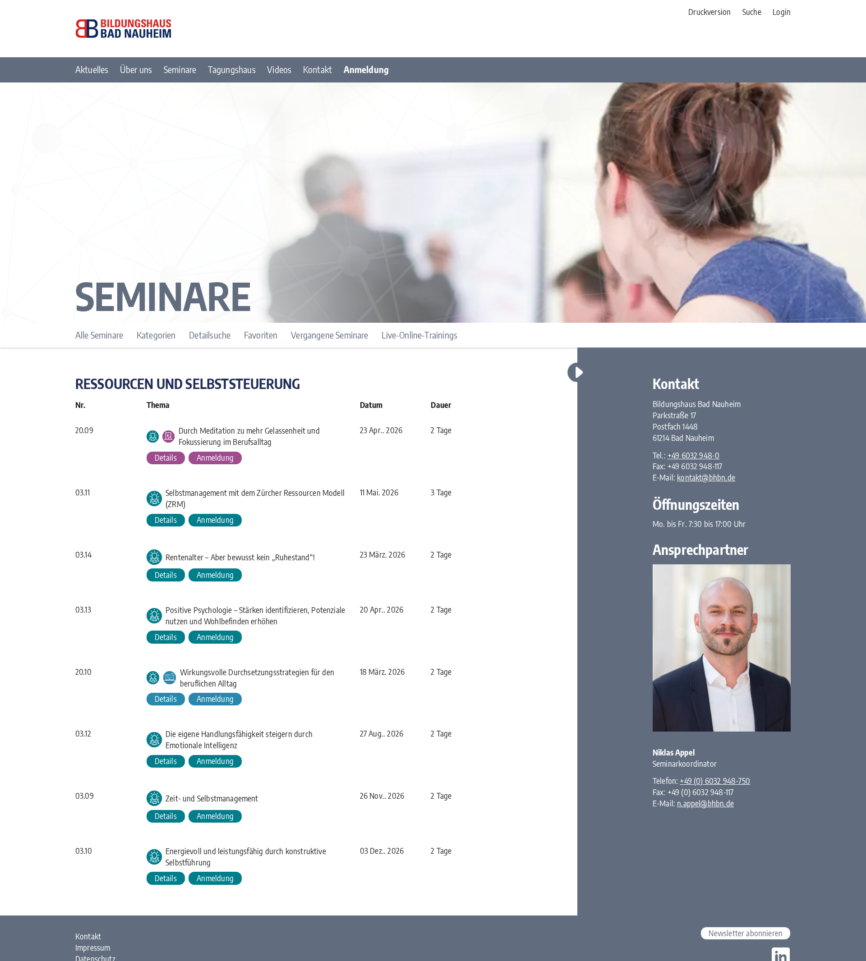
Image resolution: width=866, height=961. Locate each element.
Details (166, 457)
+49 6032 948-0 (694, 455)
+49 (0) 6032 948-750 (715, 781)
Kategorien (156, 334)
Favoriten (261, 334)
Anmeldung (215, 457)
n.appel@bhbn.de (705, 803)
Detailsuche (209, 334)
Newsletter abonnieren (746, 933)
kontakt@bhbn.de (706, 477)
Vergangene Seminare (329, 334)
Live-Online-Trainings (419, 334)
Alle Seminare (99, 334)
